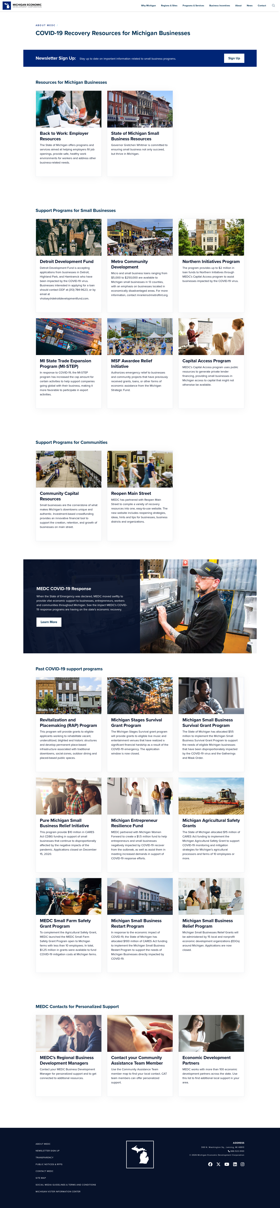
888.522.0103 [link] (237, 1151)
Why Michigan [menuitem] (148, 5)
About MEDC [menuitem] (43, 1144)
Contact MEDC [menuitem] (44, 1171)
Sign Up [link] (234, 58)
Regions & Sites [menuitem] (169, 5)
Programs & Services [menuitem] (193, 5)
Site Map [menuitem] (41, 1178)
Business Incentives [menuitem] (219, 5)
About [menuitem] (238, 5)
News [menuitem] (250, 5)
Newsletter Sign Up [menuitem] (48, 1151)
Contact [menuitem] (262, 5)
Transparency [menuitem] (44, 1157)
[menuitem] (273, 5)
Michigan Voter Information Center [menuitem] (58, 1191)
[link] (22, 5)
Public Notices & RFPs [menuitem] (49, 1164)
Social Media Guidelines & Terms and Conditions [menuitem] (66, 1185)
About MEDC (46, 25)
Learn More (49, 622)
